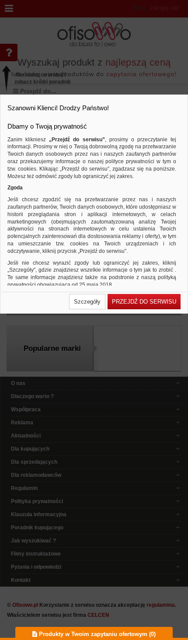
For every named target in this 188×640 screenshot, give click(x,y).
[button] (87, 301)
